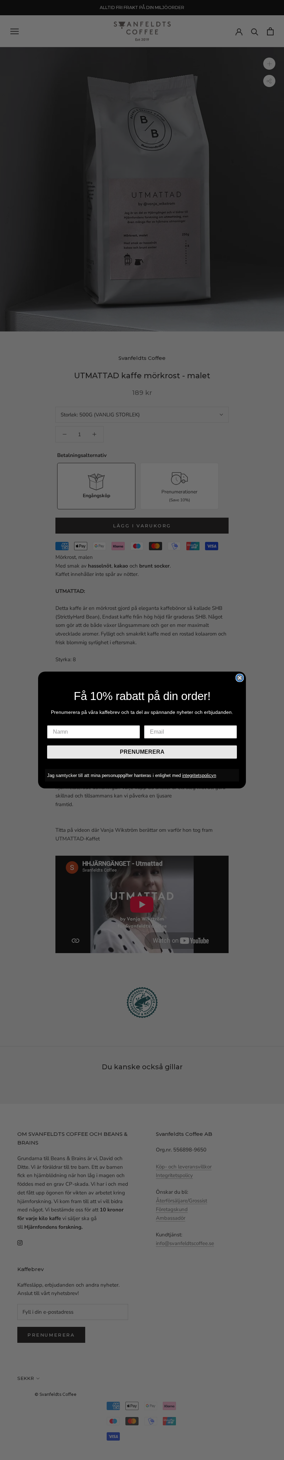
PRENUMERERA (142, 752)
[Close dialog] (239, 677)
